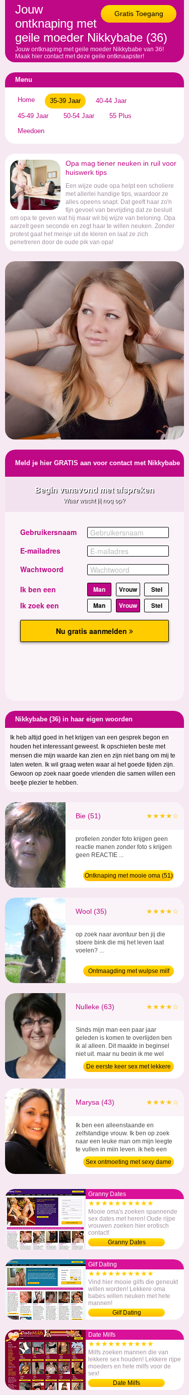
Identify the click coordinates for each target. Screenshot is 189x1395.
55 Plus (120, 116)
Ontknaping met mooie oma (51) (129, 875)
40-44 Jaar (111, 100)
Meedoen (31, 131)
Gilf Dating (126, 1312)
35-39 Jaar (65, 100)
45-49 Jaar (33, 116)
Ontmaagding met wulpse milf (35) (128, 972)
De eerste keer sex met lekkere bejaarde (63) (128, 1067)
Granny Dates (127, 1242)
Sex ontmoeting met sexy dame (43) (128, 1162)
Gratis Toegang (138, 14)
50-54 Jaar (79, 116)
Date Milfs (126, 1382)
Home (26, 99)
